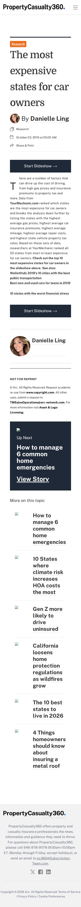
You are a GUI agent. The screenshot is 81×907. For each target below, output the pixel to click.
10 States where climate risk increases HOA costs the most (48, 575)
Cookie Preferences (51, 896)
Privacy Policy (27, 896)
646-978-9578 (35, 847)
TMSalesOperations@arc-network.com (37, 402)
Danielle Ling (49, 118)
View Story (33, 479)
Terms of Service (69, 891)
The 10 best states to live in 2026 (48, 709)
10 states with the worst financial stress (39, 293)
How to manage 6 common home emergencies (49, 528)
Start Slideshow (38, 166)
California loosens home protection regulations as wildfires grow (48, 665)
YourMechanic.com (24, 203)
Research (18, 44)
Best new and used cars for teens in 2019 (40, 283)
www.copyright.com (40, 392)
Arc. (27, 891)
